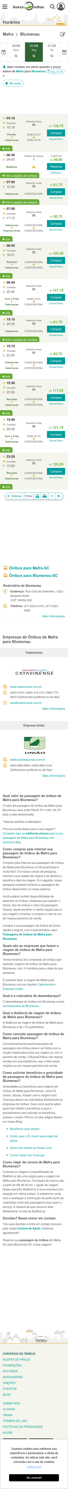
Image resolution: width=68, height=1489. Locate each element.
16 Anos (9, 1409)
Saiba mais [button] (34, 1466)
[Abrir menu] (5, 6)
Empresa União (13, 989)
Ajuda (7, 1432)
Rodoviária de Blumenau (23, 1006)
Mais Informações (53, 616)
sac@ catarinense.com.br (26, 703)
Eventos (10, 1389)
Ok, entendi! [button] (34, 1477)
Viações (9, 1383)
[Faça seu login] (61, 6)
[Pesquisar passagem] (52, 6)
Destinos (10, 1371)
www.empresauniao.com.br (27, 759)
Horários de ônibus (19, 1353)
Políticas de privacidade (23, 1427)
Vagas (8, 1415)
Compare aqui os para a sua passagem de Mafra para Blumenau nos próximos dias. (33, 837)
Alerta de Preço (16, 1359)
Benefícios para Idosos (24, 1129)
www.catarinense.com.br (26, 687)
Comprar (56, 133)
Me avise (15, 83)
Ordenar (16, 496)
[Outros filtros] (59, 496)
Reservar (56, 166)
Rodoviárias (13, 1377)
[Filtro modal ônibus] (37, 496)
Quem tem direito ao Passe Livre (31, 1148)
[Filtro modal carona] (44, 496)
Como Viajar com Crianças (27, 1155)
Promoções (12, 1365)
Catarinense (45, 984)
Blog (7, 1394)
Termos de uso (15, 1421)
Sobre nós (11, 1403)
